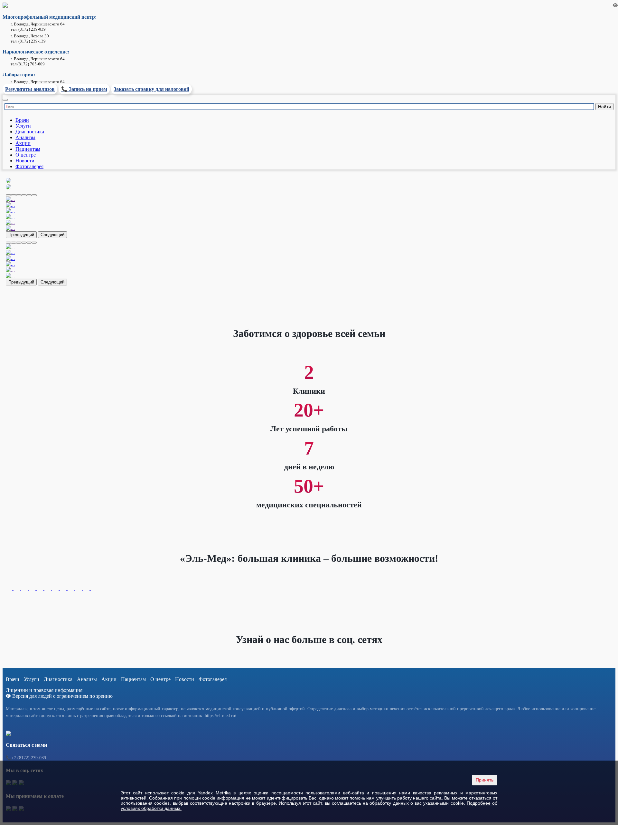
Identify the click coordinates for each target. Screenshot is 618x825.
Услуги (23, 126)
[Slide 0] (8, 195)
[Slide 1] (13, 195)
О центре (25, 155)
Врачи (22, 120)
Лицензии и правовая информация (44, 690)
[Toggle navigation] (5, 100)
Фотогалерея (29, 166)
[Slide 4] (29, 195)
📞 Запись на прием (84, 89)
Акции (23, 143)
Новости (24, 160)
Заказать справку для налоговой (151, 89)
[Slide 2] (18, 195)
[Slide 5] (34, 195)
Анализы (25, 137)
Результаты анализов (30, 89)
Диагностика (29, 131)
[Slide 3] (23, 195)
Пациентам (27, 149)
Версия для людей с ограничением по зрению (62, 696)
